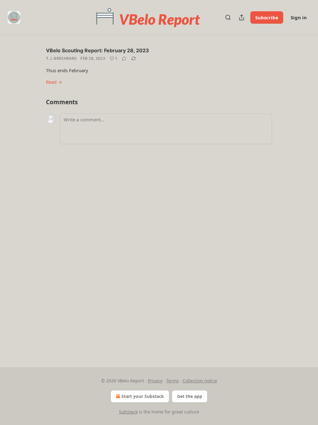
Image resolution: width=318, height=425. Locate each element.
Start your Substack (142, 396)
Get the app (189, 396)
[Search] (228, 17)
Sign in (299, 17)
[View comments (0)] (124, 58)
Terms (172, 381)
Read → (54, 82)
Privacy (155, 381)
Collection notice (200, 381)
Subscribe (266, 17)
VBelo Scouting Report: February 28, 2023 (97, 50)
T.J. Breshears (61, 58)
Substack (128, 412)
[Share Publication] (241, 17)
